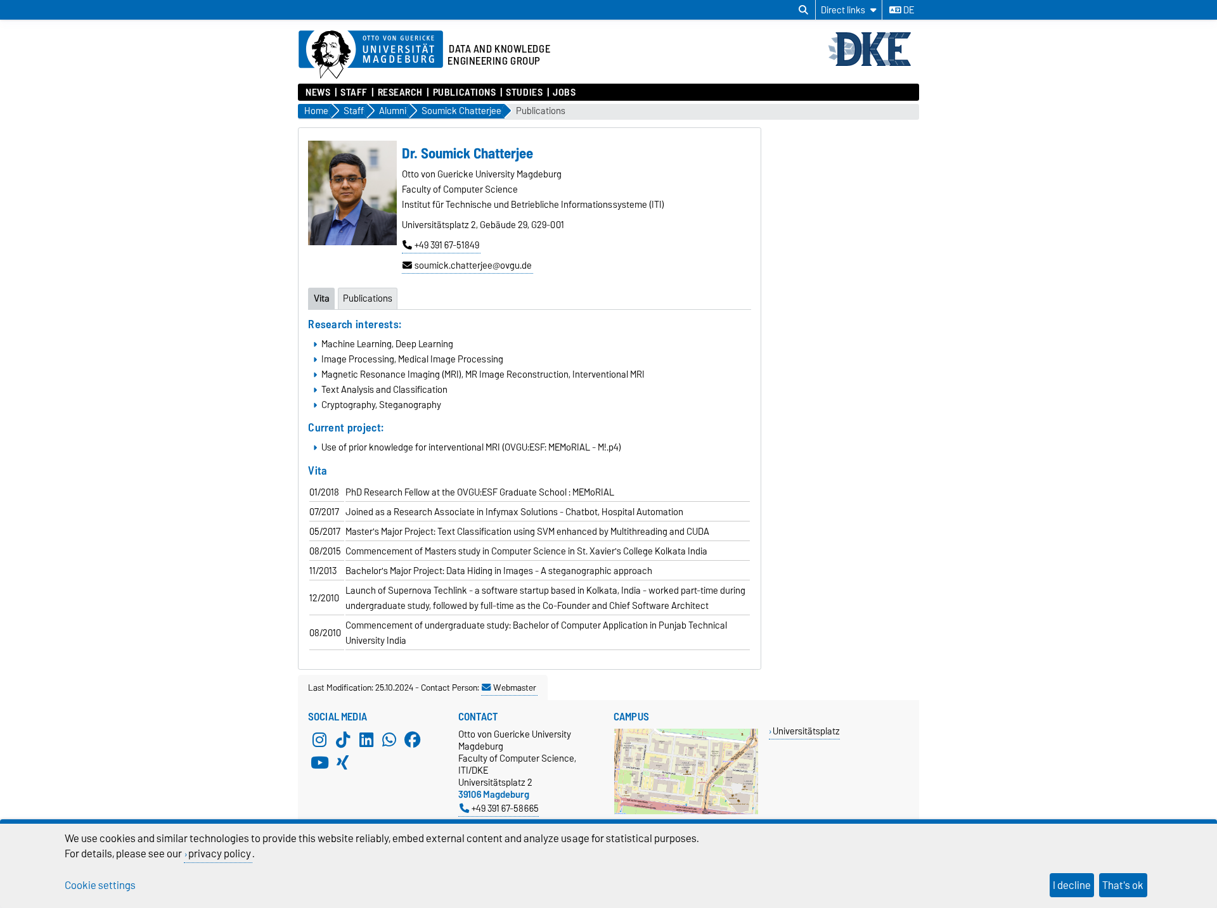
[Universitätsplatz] (686, 811)
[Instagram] (319, 739)
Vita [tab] (322, 298)
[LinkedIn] (366, 739)
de (907, 10)
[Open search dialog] (803, 10)
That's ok (1122, 885)
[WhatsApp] (389, 739)
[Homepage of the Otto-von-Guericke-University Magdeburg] (371, 55)
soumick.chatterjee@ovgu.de (473, 265)
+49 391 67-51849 (447, 245)
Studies (524, 92)
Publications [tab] (367, 298)
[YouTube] (319, 762)
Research (400, 92)
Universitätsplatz (806, 731)
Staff (354, 92)
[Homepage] (873, 64)
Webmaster (514, 687)
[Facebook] (412, 739)
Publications (464, 92)
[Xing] (343, 762)
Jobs (564, 92)
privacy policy (219, 853)
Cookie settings (100, 885)
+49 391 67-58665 (505, 808)
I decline (1072, 885)
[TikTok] (343, 739)
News (318, 92)
